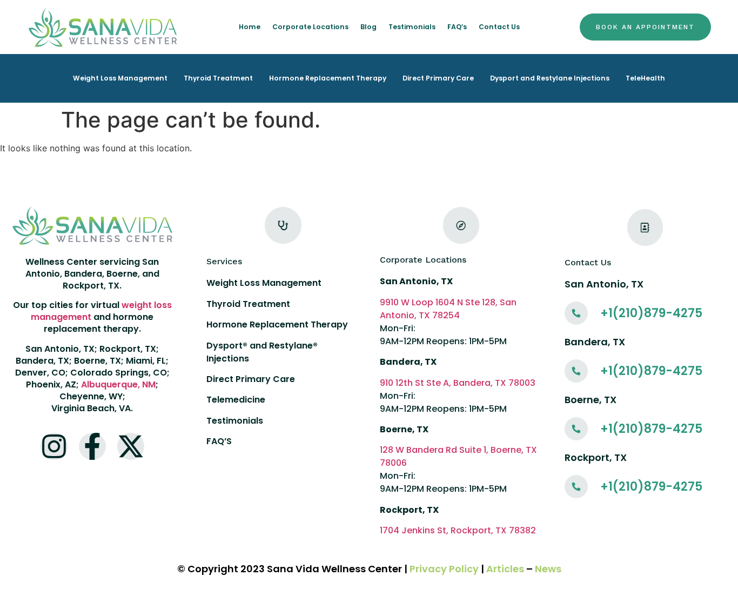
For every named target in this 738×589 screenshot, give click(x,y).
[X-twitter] (130, 446)
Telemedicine (235, 399)
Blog (368, 26)
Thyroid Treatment (218, 78)
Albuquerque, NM (118, 384)
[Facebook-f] (92, 446)
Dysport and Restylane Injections (549, 78)
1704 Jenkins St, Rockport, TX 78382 (458, 530)
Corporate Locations (310, 26)
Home (249, 26)
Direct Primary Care (438, 78)
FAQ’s (457, 26)
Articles (505, 568)
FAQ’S (219, 441)
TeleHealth (645, 78)
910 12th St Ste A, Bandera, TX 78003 (457, 383)
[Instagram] (54, 446)
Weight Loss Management (120, 78)
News (548, 568)
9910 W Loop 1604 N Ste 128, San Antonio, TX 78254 (448, 309)
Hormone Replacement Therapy (327, 78)
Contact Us (499, 26)
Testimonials (411, 26)
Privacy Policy (444, 568)
